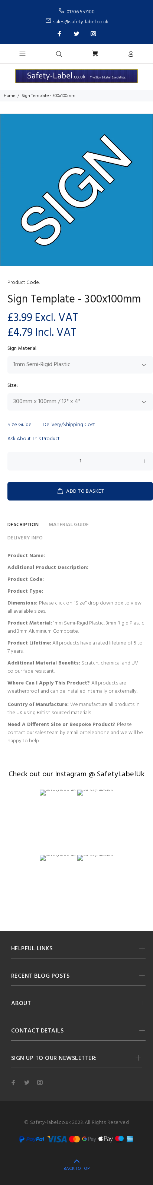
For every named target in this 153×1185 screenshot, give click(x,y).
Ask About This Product (33, 439)
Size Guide (19, 425)
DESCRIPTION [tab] (23, 524)
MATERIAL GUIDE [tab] (69, 524)
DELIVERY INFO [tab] (25, 538)
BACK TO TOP (76, 1168)
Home (9, 96)
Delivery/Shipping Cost (69, 425)
